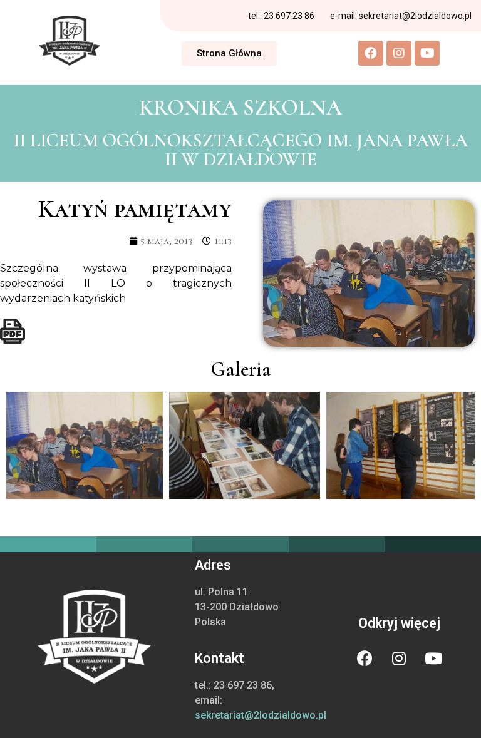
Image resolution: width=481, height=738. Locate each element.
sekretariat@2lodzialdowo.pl (260, 715)
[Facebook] (370, 53)
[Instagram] (398, 53)
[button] (229, 53)
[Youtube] (427, 53)
